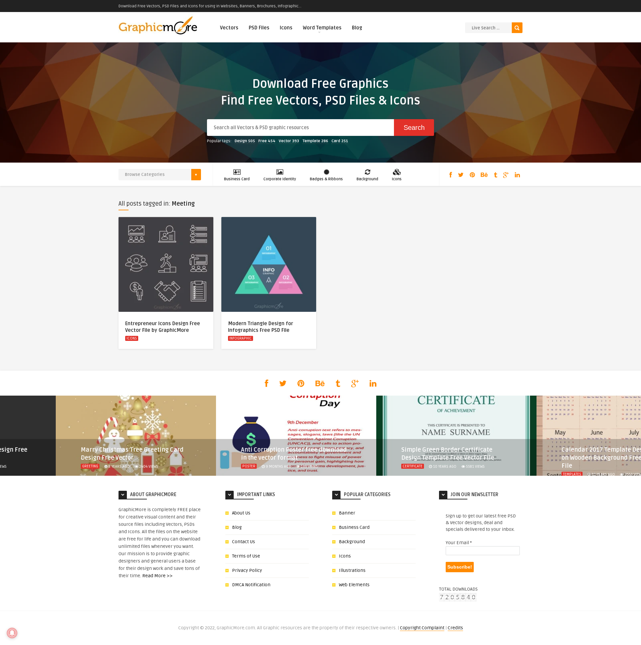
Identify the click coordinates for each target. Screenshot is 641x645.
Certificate (277, 466)
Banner (347, 513)
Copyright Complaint (422, 628)
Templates (436, 474)
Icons (286, 28)
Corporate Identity (279, 179)
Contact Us (243, 542)
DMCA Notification (251, 585)
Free (266, 141)
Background (367, 179)
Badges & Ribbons (326, 179)
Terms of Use (246, 556)
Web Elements (354, 585)
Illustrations (352, 570)
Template (315, 141)
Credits (455, 628)
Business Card (237, 179)
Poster (113, 466)
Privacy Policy (247, 570)
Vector (289, 141)
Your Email (459, 543)
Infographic (240, 338)
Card (340, 141)
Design (245, 141)
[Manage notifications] (12, 633)
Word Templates (322, 28)
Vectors (229, 28)
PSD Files (259, 28)
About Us (241, 513)
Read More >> (157, 576)
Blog (357, 28)
